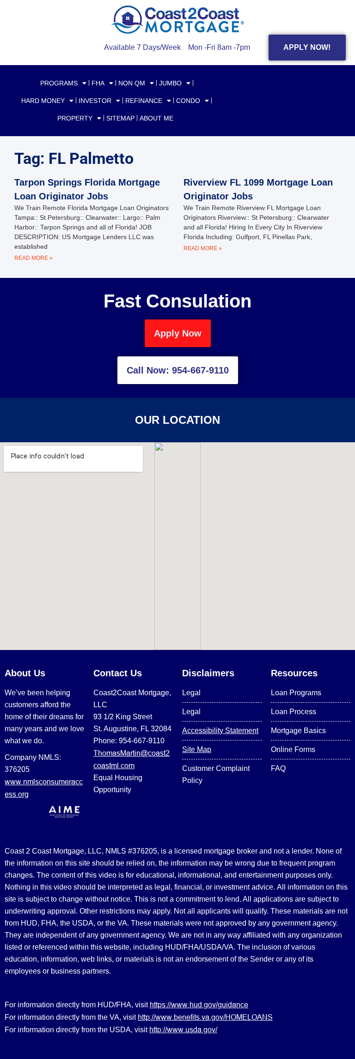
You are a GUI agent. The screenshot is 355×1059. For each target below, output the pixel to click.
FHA (98, 83)
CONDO (188, 100)
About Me (156, 118)
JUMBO (170, 83)
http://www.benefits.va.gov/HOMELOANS (205, 1017)
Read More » (33, 258)
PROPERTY (74, 118)
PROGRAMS (59, 83)
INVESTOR (95, 100)
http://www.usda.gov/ (183, 1029)
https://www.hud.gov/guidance (199, 1004)
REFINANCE (143, 100)
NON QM (131, 83)
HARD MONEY (43, 100)
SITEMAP (120, 118)
